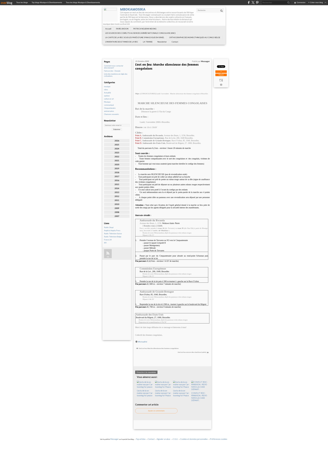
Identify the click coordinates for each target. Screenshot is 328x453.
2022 (117, 156)
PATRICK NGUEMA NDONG (144, 29)
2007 (117, 216)
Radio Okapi (109, 227)
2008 (117, 212)
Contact (175, 42)
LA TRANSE (148, 42)
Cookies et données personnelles (194, 439)
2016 (117, 180)
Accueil (108, 29)
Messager (114, 439)
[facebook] (248, 2)
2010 (117, 204)
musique (107, 86)
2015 (117, 184)
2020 (117, 164)
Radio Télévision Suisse (113, 234)
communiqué (109, 105)
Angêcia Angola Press (112, 230)
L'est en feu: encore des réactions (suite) (192, 352)
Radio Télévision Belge (112, 237)
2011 (117, 200)
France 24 (108, 240)
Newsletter (162, 42)
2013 (117, 192)
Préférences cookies (218, 439)
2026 (117, 140)
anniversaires (109, 111)
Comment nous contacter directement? (113, 67)
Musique (107, 102)
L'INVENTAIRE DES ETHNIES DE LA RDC (121, 42)
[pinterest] (257, 2)
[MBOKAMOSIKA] (110, 14)
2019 (117, 168)
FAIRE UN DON (122, 29)
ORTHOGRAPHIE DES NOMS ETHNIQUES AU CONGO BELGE (194, 37)
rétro (106, 90)
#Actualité (142, 342)
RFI (105, 243)
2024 (117, 148)
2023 (117, 152)
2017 (117, 176)
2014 (117, 188)
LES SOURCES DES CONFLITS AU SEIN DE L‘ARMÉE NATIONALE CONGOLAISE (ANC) (140, 33)
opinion (107, 96)
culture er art (109, 99)
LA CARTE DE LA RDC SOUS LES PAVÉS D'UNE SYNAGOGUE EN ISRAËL (134, 37)
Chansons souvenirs (111, 114)
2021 (117, 160)
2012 (117, 196)
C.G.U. (175, 439)
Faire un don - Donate (112, 71)
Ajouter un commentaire (156, 411)
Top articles (141, 439)
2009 (117, 208)
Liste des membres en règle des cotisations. (115, 75)
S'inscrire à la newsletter (146, 372)
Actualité (107, 93)
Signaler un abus (164, 439)
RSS (108, 257)
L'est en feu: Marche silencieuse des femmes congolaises (159, 348)
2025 (117, 144)
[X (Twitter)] (253, 2)
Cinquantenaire (109, 108)
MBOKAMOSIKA (132, 9)
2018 (117, 172)
